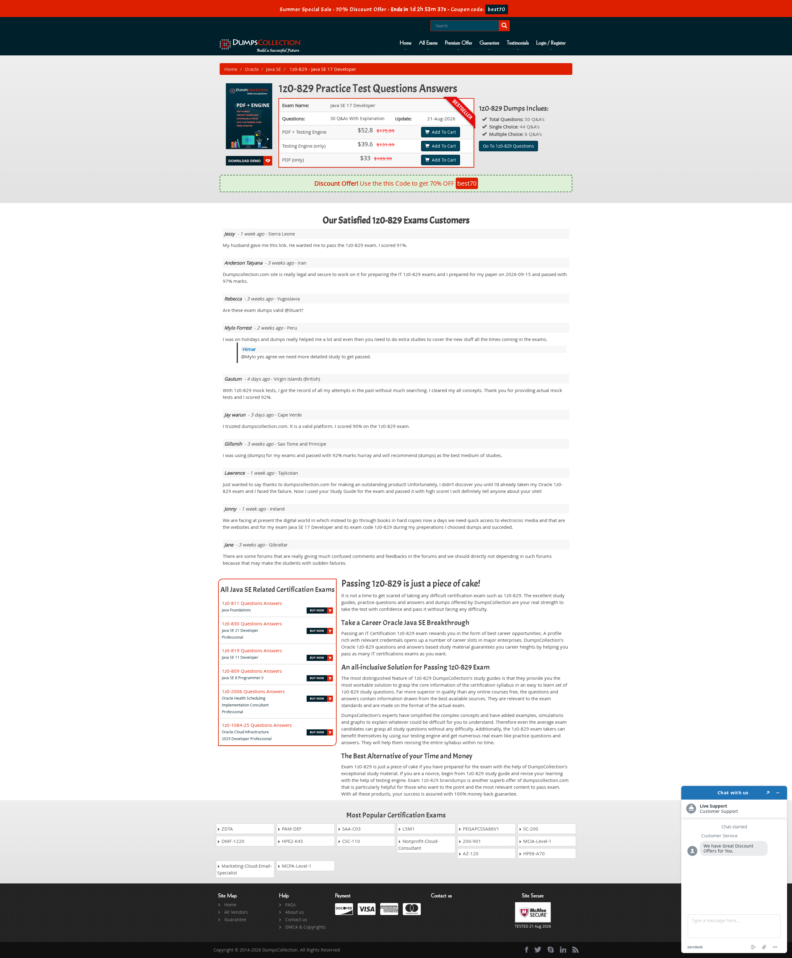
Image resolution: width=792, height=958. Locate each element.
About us (294, 912)
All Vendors (236, 912)
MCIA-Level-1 (537, 841)
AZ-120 (470, 853)
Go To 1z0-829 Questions (508, 146)
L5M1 (408, 829)
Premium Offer (458, 43)
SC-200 (530, 829)
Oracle (252, 69)
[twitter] (537, 950)
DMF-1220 (232, 841)
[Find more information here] (734, 869)
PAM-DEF (291, 829)
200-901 (471, 841)
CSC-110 (350, 841)
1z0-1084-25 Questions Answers (257, 725)
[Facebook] (526, 950)
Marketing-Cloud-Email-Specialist (244, 869)
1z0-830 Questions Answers (252, 623)
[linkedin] (563, 950)
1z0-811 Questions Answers (252, 603)
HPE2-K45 (292, 841)
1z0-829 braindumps (443, 780)
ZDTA (226, 829)
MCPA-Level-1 (296, 866)
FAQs (290, 904)
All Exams (428, 43)
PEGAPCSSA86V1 (480, 829)
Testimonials (518, 43)
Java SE (273, 69)
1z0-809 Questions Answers (252, 671)
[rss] (575, 950)
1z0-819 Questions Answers (252, 650)
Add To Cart (442, 132)
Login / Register (551, 43)
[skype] (551, 950)
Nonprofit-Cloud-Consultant (418, 844)
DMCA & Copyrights (305, 927)
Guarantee (489, 43)
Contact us (296, 919)
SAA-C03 (351, 829)
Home (405, 43)
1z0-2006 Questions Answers (253, 691)
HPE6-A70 (533, 853)
